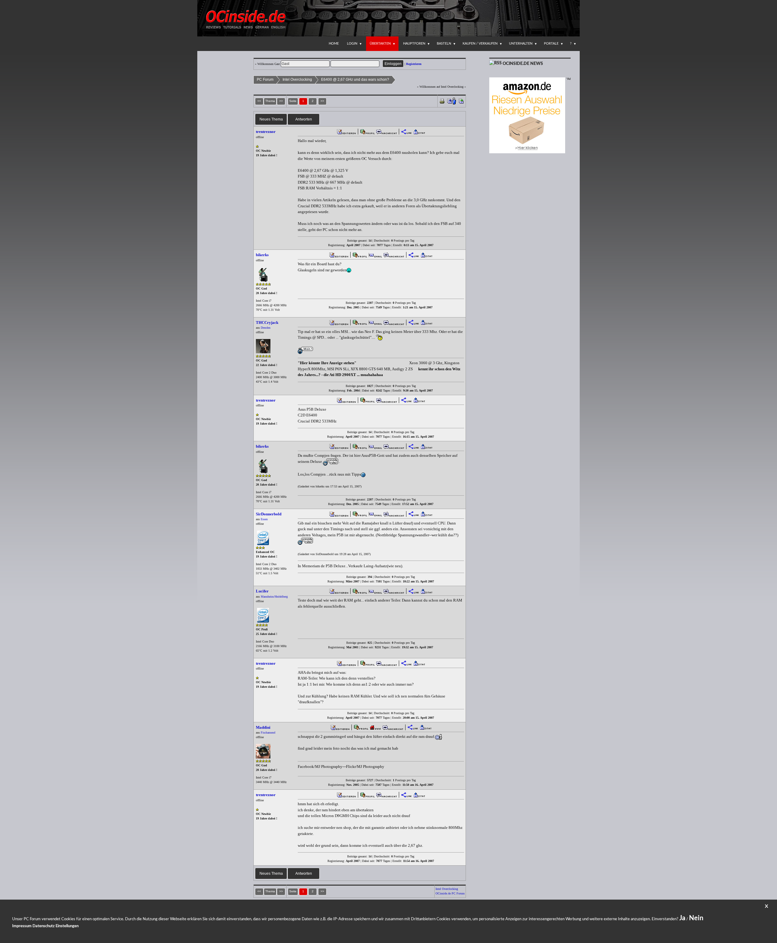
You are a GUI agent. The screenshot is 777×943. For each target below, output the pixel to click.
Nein (696, 918)
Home (334, 43)
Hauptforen (414, 43)
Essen (264, 519)
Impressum (22, 926)
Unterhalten (520, 43)
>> (322, 101)
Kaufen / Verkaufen (480, 43)
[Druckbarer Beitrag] (442, 100)
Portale (551, 43)
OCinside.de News (523, 64)
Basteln (444, 43)
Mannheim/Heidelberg (274, 596)
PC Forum (265, 79)
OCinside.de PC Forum (450, 893)
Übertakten (380, 43)
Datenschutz (43, 926)
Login (352, 43)
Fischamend (268, 732)
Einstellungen (67, 926)
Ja (682, 918)
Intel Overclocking (297, 79)
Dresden (265, 327)
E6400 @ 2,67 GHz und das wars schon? (355, 79)
